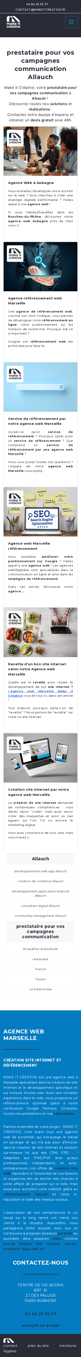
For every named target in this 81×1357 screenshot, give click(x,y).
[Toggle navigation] (71, 22)
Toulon (40, 979)
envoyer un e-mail (40, 1325)
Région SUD (31, 1244)
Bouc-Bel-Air (33, 1249)
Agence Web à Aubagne (31, 183)
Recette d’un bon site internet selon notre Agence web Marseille (37, 669)
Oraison (54, 1244)
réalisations (64, 1114)
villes (56, 1239)
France (40, 969)
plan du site (38, 1345)
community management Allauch (41, 915)
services (65, 1233)
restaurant (41, 959)
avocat (9, 1244)
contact (10, 1345)
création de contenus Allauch (40, 881)
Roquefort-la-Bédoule (40, 949)
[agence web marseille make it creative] (8, 1340)
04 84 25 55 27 (37, 4)
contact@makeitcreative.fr (40, 9)
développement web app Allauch (40, 871)
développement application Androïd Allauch (40, 893)
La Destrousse (40, 989)
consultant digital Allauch (40, 906)
